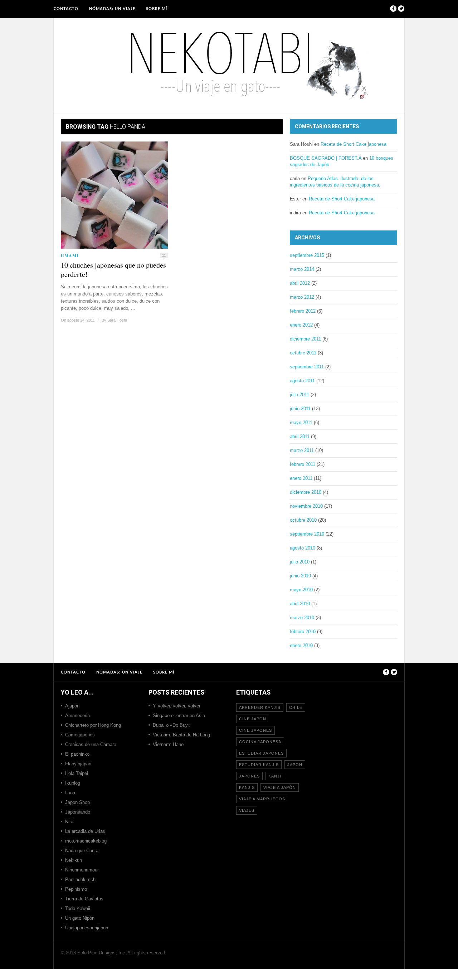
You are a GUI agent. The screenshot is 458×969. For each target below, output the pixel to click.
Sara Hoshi (117, 320)
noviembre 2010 (306, 506)
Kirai (69, 821)
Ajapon (72, 706)
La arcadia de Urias (85, 831)
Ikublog (72, 783)
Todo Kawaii (77, 908)
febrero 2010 (303, 631)
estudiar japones (261, 753)
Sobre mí (156, 9)
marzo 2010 (302, 617)
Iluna (70, 792)
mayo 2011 (301, 422)
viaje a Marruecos (262, 799)
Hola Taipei (76, 773)
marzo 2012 (302, 297)
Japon (294, 764)
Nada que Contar (82, 850)
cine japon (252, 719)
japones (249, 776)
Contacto (66, 9)
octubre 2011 (303, 353)
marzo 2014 (302, 269)
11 (164, 255)
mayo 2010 (301, 589)
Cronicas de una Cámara (90, 744)
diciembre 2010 (305, 492)
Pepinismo (76, 889)
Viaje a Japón (279, 787)
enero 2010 (301, 645)
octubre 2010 (303, 520)
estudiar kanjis (259, 764)
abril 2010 (300, 603)
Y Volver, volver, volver (176, 706)
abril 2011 (300, 436)
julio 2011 (299, 394)
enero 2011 (301, 478)
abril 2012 (300, 283)
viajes (246, 810)
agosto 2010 (302, 548)
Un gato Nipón (79, 918)
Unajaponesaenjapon (86, 927)
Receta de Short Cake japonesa (353, 144)
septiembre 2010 (307, 534)
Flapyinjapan (78, 763)
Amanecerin (77, 715)
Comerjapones (80, 734)
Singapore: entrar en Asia (179, 715)
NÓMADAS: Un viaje (112, 9)
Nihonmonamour (82, 870)
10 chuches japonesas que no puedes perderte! (113, 269)
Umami (70, 256)
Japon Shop (77, 802)
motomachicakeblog (86, 841)
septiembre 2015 (307, 255)
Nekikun (73, 860)
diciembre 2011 (305, 339)
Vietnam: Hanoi (169, 744)
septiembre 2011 (307, 366)
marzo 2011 (302, 450)
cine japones (255, 730)
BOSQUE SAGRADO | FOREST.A (325, 158)
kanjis (247, 787)
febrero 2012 (303, 311)
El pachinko (77, 754)
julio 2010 (300, 562)
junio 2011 (300, 408)
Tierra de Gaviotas (84, 898)
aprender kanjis (260, 707)
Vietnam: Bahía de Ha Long (181, 734)
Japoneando (77, 812)
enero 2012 (301, 325)
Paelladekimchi (81, 879)
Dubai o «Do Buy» (171, 725)
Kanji (274, 776)
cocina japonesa (260, 742)
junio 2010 (300, 575)
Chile (295, 707)
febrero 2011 (302, 464)
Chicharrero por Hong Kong (93, 725)
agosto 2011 (302, 380)
